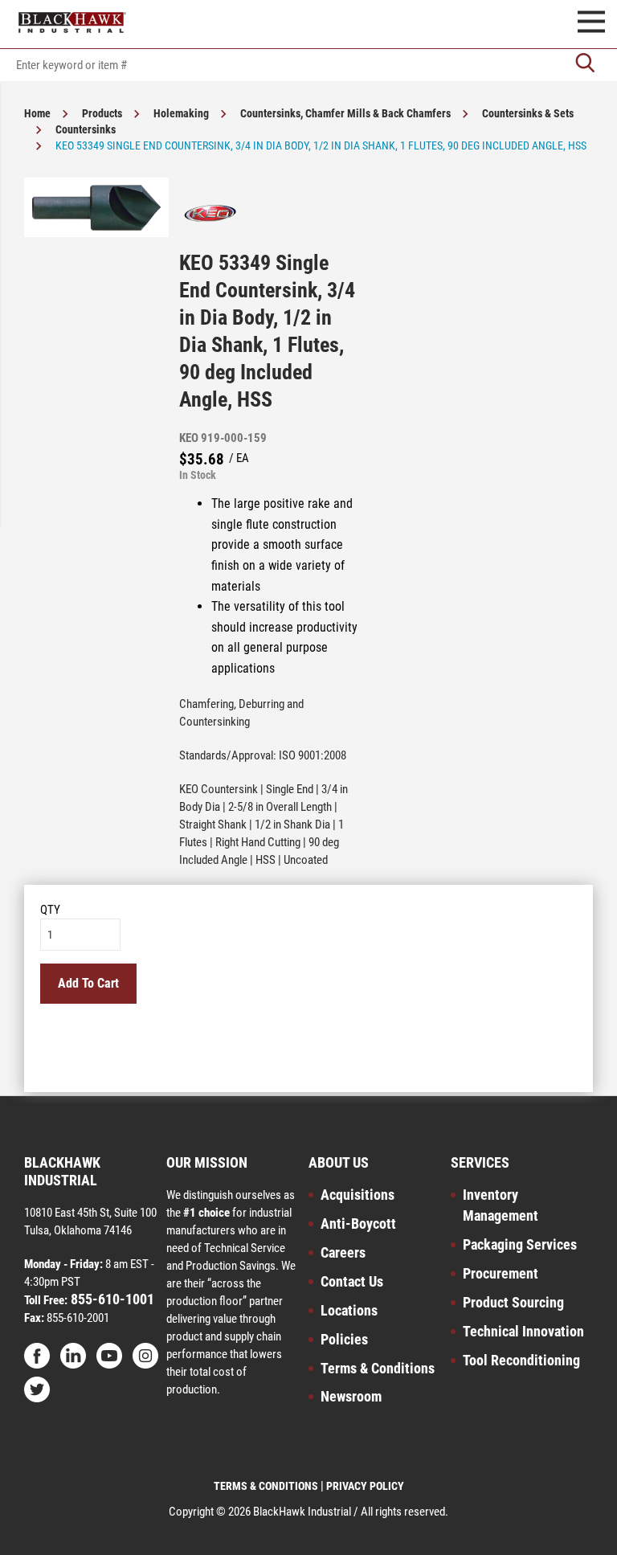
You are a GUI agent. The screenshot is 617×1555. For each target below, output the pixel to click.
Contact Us (352, 1281)
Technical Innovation (523, 1331)
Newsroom (351, 1396)
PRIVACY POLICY (365, 1485)
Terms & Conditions (378, 1368)
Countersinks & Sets (528, 113)
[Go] (585, 64)
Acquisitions (357, 1194)
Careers (343, 1252)
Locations (349, 1310)
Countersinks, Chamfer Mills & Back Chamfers (345, 113)
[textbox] (308, 65)
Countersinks (85, 129)
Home (37, 113)
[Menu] (591, 24)
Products (102, 113)
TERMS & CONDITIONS (266, 1485)
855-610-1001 (110, 1299)
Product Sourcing (513, 1302)
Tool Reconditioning (521, 1360)
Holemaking (181, 113)
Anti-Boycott (358, 1223)
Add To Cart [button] (88, 983)
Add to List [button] (308, 1055)
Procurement (500, 1273)
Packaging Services (520, 1244)
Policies (344, 1339)
